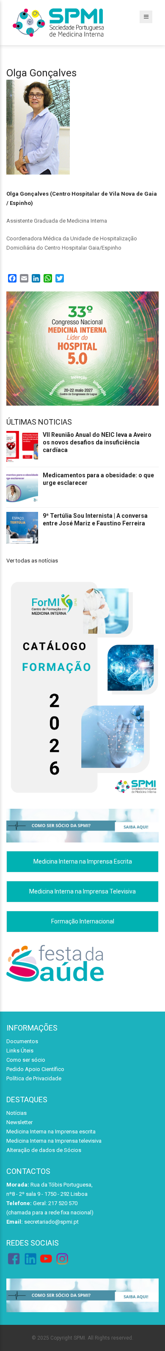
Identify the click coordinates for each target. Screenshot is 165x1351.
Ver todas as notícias (32, 560)
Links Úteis (19, 1050)
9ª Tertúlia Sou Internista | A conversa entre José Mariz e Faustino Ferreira (95, 519)
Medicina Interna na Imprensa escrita (51, 1131)
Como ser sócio (25, 1060)
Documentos (22, 1041)
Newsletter (19, 1122)
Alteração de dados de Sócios (43, 1150)
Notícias (16, 1113)
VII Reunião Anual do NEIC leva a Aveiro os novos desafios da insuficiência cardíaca (97, 442)
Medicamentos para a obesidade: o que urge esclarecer (98, 479)
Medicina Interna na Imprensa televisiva (54, 1141)
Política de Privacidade (33, 1078)
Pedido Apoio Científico (35, 1069)
